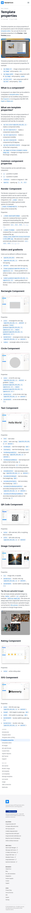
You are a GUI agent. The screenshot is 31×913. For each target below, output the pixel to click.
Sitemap (7, 899)
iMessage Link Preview (11, 850)
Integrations (8, 876)
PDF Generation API (10, 828)
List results (5, 779)
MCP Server (5, 756)
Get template (5, 771)
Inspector (6, 99)
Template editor (6, 735)
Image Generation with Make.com (13, 836)
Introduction (5, 732)
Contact (7, 881)
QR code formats (6, 748)
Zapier (3, 101)
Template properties (8, 740)
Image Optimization (10, 859)
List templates (6, 774)
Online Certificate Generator (12, 840)
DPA (7, 895)
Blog (7, 871)
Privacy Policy (9, 890)
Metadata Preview (10, 857)
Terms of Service (9, 892)
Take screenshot (6, 784)
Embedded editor (7, 743)
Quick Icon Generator (10, 862)
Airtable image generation (11, 831)
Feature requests (9, 878)
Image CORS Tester (10, 855)
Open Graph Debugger (11, 847)
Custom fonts (5, 751)
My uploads (14, 605)
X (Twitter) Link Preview (11, 852)
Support (4, 759)
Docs (2, 8)
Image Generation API (11, 824)
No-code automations (10, 873)
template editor (6, 31)
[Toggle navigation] (28, 2)
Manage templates (7, 776)
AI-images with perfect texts (12, 826)
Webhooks (5, 787)
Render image (6, 768)
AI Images (5, 745)
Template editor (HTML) (8, 737)
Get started (5, 766)
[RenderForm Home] (15, 801)
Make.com (10, 101)
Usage (3, 782)
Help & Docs (8, 869)
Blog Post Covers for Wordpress (13, 838)
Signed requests (6, 753)
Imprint (7, 897)
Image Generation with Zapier (12, 833)
